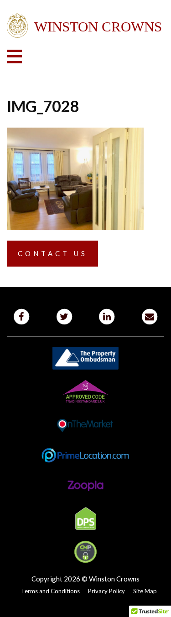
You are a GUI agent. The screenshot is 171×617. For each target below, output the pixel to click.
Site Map (145, 591)
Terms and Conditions (50, 591)
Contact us (53, 253)
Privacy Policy (106, 591)
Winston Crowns (85, 25)
